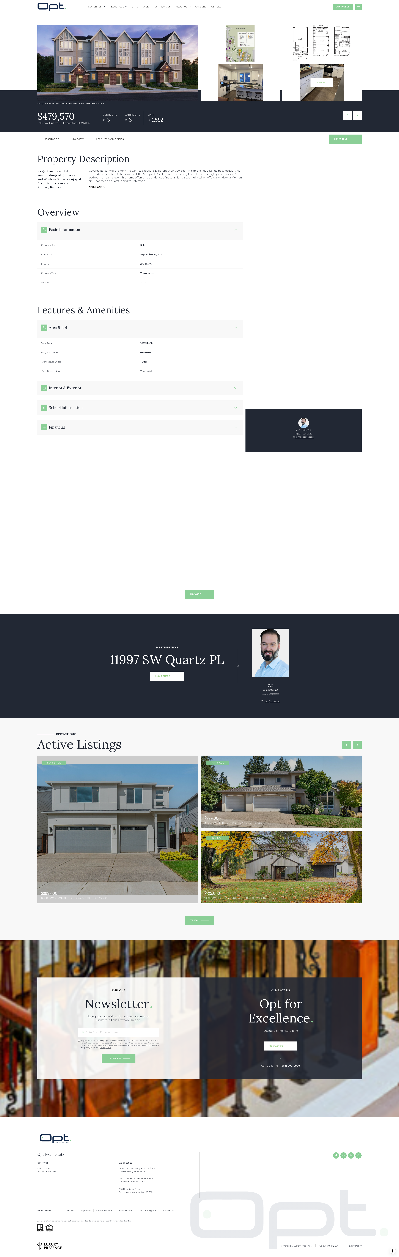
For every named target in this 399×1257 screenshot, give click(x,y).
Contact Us (342, 7)
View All (322, 82)
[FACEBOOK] (336, 1155)
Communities (125, 1210)
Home (70, 1210)
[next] (357, 745)
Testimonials (162, 6)
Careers (200, 6)
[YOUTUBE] (343, 1155)
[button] (345, 139)
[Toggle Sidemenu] (358, 7)
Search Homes (104, 1210)
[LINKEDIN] (351, 1155)
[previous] (346, 745)
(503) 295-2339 (304, 433)
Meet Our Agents (146, 1210)
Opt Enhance (140, 6)
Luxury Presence (302, 1245)
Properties (85, 1210)
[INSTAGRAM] (358, 1155)
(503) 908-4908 (290, 1066)
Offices (216, 6)
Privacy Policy (106, 1047)
